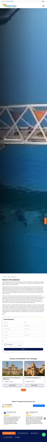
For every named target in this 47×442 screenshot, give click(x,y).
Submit (22, 349)
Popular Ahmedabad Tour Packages (23, 359)
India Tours (35, 433)
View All (23, 389)
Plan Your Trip (45, 221)
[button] (5, 326)
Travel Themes (8, 437)
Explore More (12, 385)
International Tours (23, 433)
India (9, 277)
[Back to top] (42, 438)
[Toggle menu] (43, 6)
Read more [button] (6, 424)
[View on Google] (5, 413)
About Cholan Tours (9, 433)
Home (5, 277)
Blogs (18, 437)
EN (43, 1)
